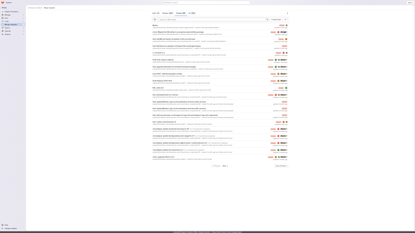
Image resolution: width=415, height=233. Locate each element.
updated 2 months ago (280, 69)
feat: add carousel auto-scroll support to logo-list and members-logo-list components (185, 115)
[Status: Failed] (278, 32)
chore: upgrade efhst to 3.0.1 (163, 157)
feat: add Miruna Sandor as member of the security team (174, 39)
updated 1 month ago (280, 41)
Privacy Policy (216, 232)
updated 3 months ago (280, 90)
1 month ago (208, 34)
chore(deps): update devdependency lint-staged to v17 (174, 136)
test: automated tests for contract (165, 95)
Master (155, 25)
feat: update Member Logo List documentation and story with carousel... (180, 102)
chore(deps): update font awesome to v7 (168, 150)
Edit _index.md (158, 88)
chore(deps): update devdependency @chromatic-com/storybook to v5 (180, 143)
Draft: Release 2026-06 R (162, 81)
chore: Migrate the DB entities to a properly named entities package (178, 32)
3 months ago (196, 83)
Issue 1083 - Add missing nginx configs (167, 74)
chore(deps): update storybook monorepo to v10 (171, 129)
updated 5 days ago (281, 34)
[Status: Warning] (286, 39)
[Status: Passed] (276, 60)
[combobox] (277, 19)
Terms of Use (226, 232)
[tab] (156, 13)
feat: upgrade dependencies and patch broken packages (174, 67)
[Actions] (287, 13)
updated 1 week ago (281, 27)
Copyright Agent (236, 232)
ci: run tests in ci (159, 53)
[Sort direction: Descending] (285, 19)
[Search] (267, 19)
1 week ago (204, 27)
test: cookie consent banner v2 (164, 122)
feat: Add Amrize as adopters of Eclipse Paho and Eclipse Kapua (177, 46)
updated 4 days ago (281, 55)
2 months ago (194, 62)
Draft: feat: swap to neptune (163, 60)
